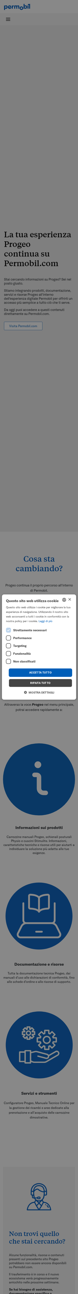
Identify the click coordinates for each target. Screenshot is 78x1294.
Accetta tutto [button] (40, 672)
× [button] (69, 599)
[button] (39, 692)
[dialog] (39, 647)
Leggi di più (45, 621)
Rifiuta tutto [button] (40, 683)
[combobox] (64, 600)
